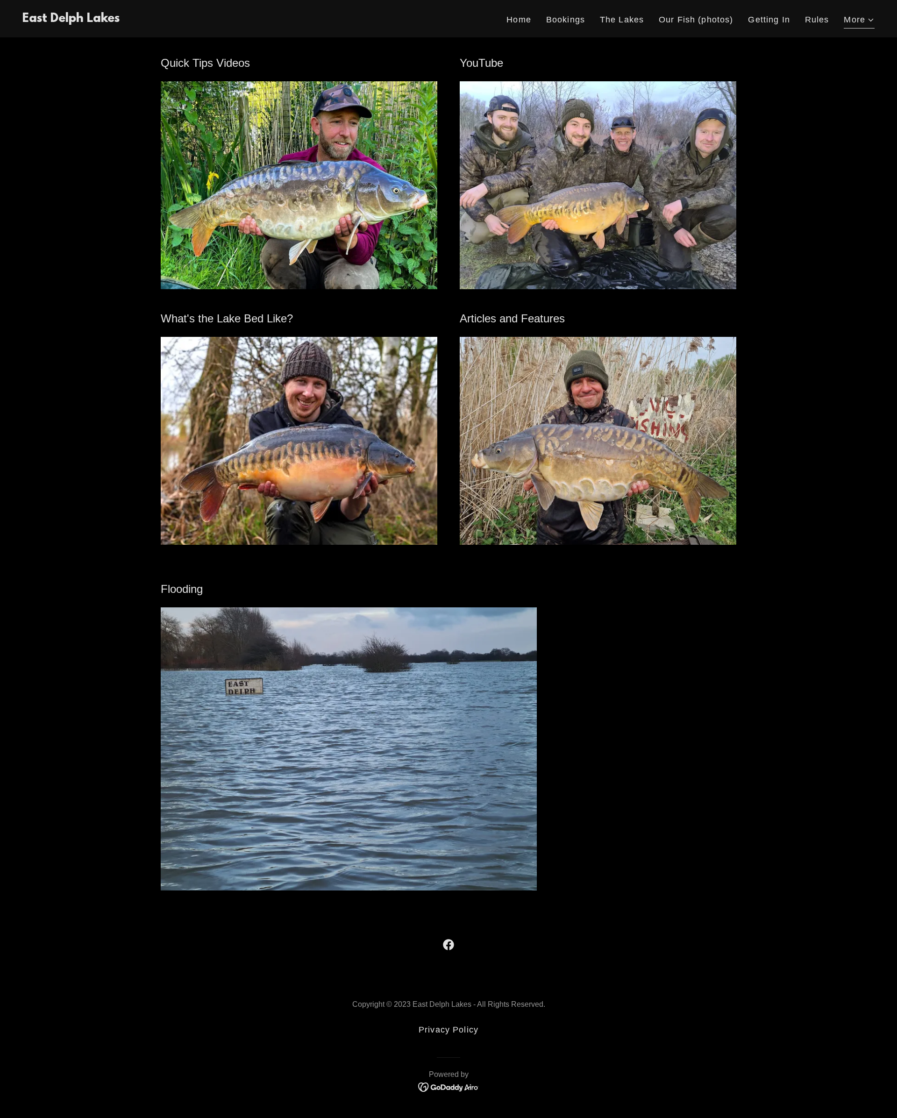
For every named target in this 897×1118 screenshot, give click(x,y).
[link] (71, 19)
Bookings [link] (565, 19)
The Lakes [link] (622, 19)
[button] (859, 21)
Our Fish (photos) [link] (696, 19)
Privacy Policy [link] (448, 1029)
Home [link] (518, 19)
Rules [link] (817, 19)
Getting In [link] (769, 19)
